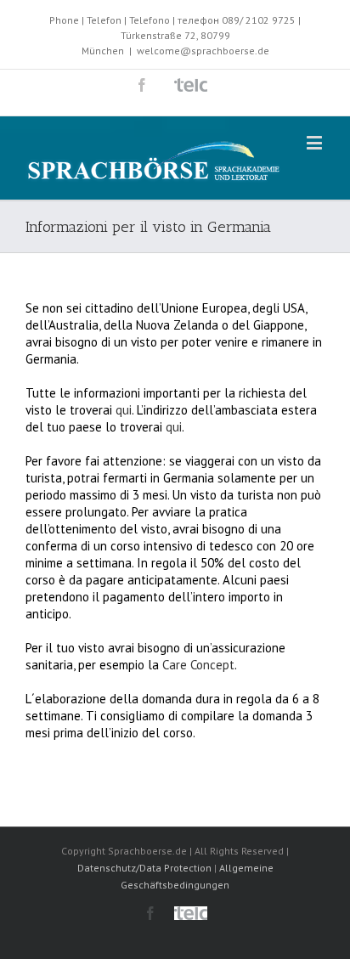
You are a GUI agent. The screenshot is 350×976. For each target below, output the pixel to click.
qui (124, 410)
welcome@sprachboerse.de (203, 50)
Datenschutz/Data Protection (144, 867)
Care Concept (198, 665)
